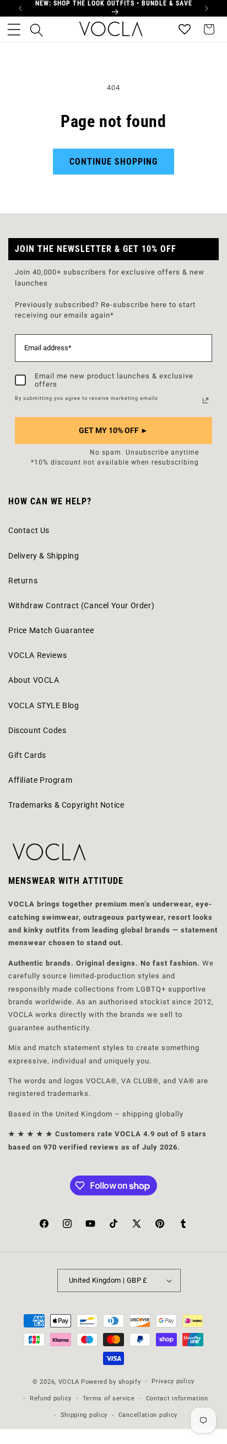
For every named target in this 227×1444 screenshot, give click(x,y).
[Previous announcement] (20, 8)
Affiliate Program (40, 780)
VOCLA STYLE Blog (43, 705)
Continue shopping (113, 161)
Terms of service (109, 1398)
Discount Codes (37, 730)
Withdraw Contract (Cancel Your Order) (81, 605)
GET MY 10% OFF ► (113, 430)
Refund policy (51, 1398)
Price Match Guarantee (51, 630)
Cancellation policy (147, 1415)
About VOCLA (34, 680)
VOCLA (69, 1381)
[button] (14, 29)
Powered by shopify (111, 1381)
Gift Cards (27, 755)
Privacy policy (173, 1381)
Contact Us (29, 530)
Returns (22, 580)
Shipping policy (84, 1415)
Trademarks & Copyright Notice (66, 804)
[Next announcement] (206, 8)
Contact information (177, 1398)
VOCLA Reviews (37, 655)
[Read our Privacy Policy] (205, 400)
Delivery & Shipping (43, 555)
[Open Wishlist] (184, 29)
